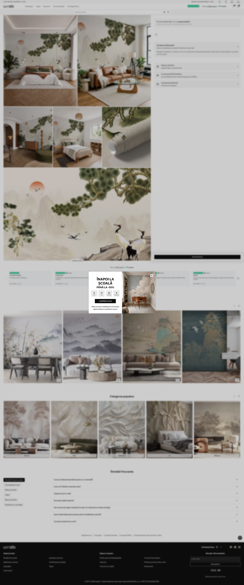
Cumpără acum (105, 301)
